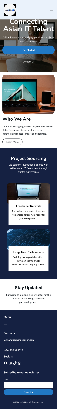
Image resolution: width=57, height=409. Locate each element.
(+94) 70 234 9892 (13, 350)
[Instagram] (10, 363)
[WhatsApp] (19, 363)
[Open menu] (51, 10)
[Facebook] (5, 363)
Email (6, 380)
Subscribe (28, 392)
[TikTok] (15, 363)
